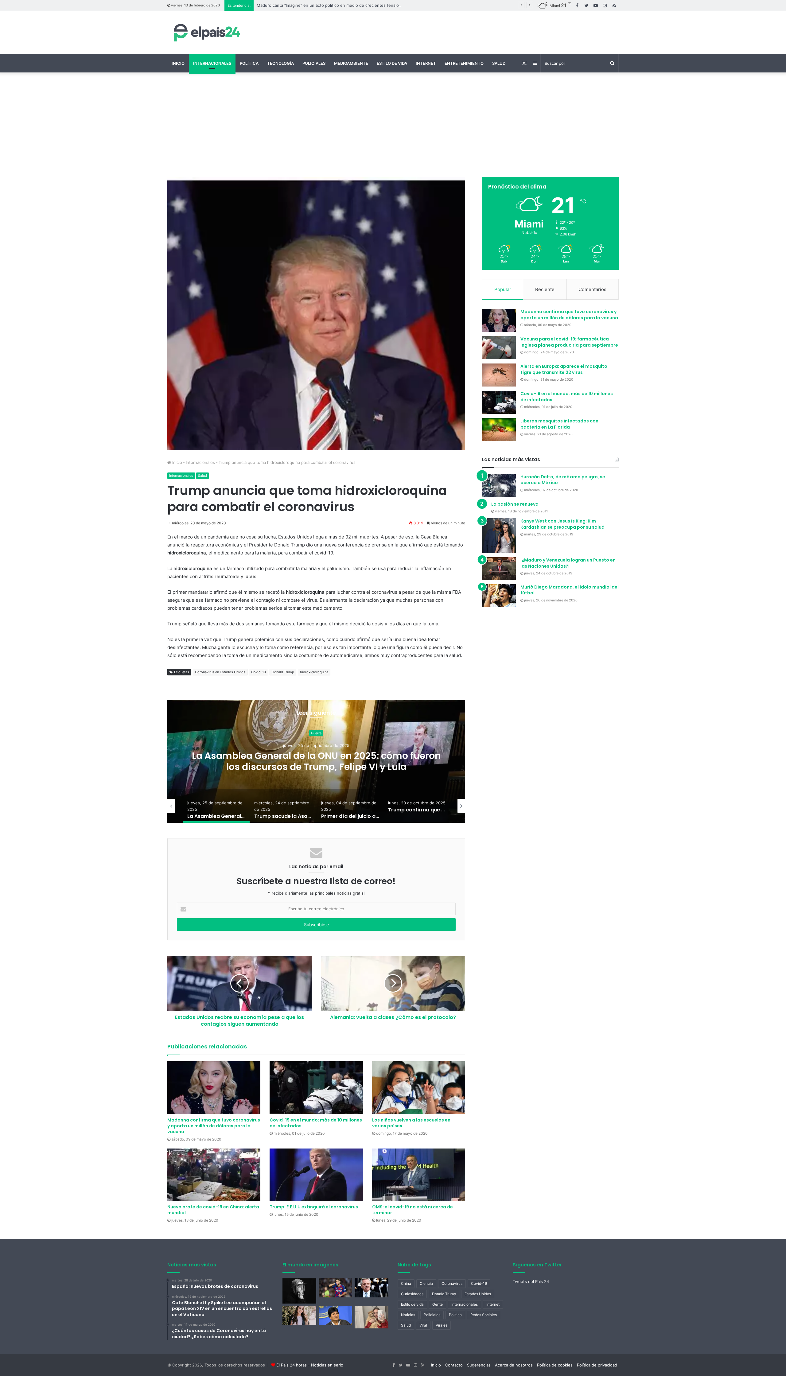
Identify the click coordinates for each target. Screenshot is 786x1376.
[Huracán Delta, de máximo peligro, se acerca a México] (499, 485)
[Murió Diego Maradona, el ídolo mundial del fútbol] (499, 595)
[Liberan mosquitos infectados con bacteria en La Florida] (499, 429)
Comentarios (592, 289)
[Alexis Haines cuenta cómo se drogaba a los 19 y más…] (299, 1315)
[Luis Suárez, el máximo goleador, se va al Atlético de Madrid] (335, 1287)
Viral (423, 1325)
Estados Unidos (478, 1294)
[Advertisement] (393, 125)
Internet (426, 63)
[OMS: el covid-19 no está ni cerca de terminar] (418, 1175)
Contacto (454, 1364)
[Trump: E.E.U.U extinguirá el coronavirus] (316, 1175)
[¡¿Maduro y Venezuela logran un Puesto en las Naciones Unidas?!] (499, 568)
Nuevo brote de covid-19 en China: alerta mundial (213, 1210)
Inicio (178, 63)
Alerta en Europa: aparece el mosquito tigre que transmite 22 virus (563, 369)
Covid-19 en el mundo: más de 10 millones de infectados (316, 1123)
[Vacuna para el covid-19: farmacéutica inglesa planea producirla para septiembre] (499, 347)
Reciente (544, 289)
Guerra (250, 733)
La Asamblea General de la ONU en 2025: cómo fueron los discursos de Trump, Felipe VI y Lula (250, 761)
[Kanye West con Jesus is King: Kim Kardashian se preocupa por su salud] (499, 535)
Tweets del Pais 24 (531, 1281)
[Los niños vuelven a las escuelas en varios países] (418, 1087)
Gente (437, 1304)
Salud (498, 63)
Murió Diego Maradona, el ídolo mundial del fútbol (569, 590)
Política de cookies (555, 1364)
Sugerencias (479, 1364)
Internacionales (212, 63)
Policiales (313, 63)
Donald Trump (283, 672)
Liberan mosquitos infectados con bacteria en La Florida (559, 424)
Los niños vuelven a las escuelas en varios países (411, 1123)
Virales (441, 1325)
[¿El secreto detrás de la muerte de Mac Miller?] (299, 1291)
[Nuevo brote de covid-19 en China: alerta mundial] (213, 1175)
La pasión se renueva (515, 504)
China (406, 1283)
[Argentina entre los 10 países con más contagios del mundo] (371, 1287)
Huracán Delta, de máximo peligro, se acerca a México (562, 480)
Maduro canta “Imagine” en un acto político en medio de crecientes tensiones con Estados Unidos (351, 5)
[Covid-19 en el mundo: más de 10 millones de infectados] (316, 1087)
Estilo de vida (392, 63)
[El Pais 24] (205, 32)
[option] (250, 761)
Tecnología (280, 63)
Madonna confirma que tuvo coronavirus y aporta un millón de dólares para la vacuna (213, 1126)
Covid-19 (258, 672)
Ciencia (426, 1283)
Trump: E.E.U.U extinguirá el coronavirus (314, 1207)
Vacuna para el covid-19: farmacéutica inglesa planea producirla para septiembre (569, 342)
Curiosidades (412, 1294)
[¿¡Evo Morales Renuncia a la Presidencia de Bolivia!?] (335, 1315)
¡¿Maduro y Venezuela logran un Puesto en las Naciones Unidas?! (568, 563)
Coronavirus (452, 1283)
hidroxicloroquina (314, 672)
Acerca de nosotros (514, 1364)
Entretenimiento (464, 63)
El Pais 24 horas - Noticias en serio (309, 1364)
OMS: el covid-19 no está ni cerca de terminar (412, 1210)
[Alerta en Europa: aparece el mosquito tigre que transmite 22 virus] (499, 375)
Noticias (408, 1314)
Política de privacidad (597, 1364)
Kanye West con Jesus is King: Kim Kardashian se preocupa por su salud (562, 524)
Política (249, 63)
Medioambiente (351, 63)
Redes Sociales (483, 1314)
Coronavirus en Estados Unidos (220, 672)
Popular (502, 289)
